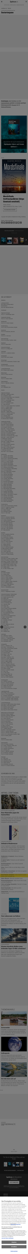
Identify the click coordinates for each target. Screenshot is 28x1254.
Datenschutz (13, 1224)
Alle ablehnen (14, 1246)
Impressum (18, 1224)
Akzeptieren (14, 1242)
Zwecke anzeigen (14, 1251)
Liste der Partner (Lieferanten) (7, 1238)
